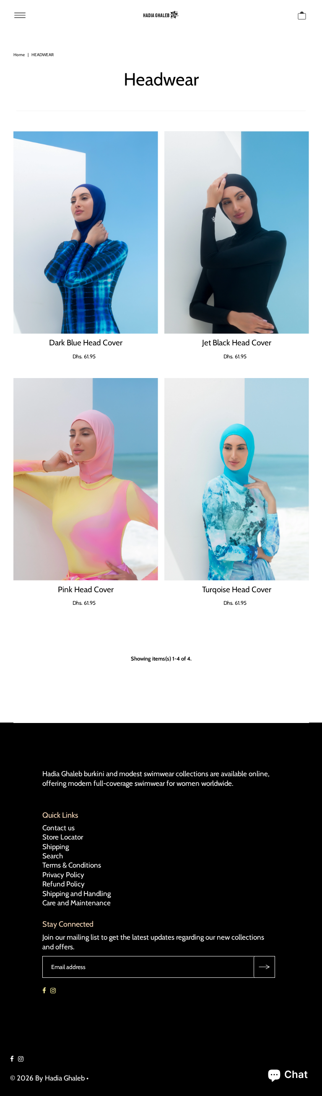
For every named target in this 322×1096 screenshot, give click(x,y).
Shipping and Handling (76, 893)
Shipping (55, 846)
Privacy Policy (63, 875)
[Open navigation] (20, 14)
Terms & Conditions (71, 865)
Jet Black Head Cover (236, 342)
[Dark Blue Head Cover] (85, 232)
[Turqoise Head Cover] (236, 479)
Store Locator (62, 837)
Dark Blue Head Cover (85, 342)
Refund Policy (63, 884)
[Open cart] (302, 14)
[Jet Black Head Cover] (236, 232)
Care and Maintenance (76, 903)
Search (52, 856)
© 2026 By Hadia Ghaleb (47, 1078)
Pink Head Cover (86, 589)
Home (19, 54)
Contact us (58, 828)
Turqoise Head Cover (236, 589)
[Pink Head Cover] (85, 479)
